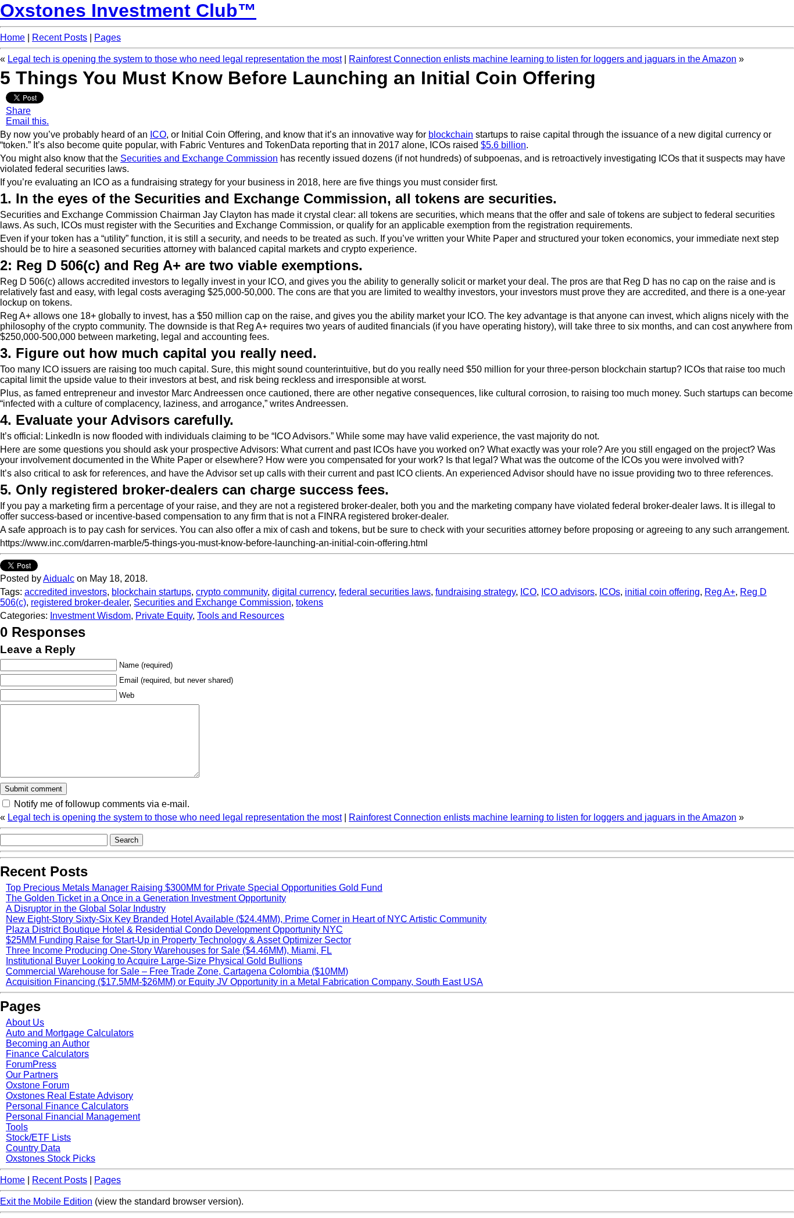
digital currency (303, 592)
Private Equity (163, 616)
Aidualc (58, 578)
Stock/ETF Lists (38, 1137)
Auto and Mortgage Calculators (70, 1033)
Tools (17, 1127)
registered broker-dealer (80, 602)
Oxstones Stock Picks (50, 1158)
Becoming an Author (48, 1043)
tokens (309, 602)
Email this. (27, 121)
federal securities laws (385, 592)
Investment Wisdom (90, 616)
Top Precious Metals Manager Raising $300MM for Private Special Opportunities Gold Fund (194, 888)
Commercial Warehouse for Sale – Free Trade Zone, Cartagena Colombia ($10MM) (177, 971)
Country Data (33, 1148)
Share (18, 111)
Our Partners (32, 1075)
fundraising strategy (475, 592)
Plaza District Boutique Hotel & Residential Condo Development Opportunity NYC (174, 929)
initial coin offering (662, 592)
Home (12, 37)
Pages (107, 37)
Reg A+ (719, 592)
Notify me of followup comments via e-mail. (101, 804)
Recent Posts (59, 37)
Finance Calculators (47, 1054)
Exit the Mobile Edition (46, 1201)
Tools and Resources (240, 616)
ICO (528, 592)
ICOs (609, 592)
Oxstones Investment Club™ (128, 10)
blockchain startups (151, 592)
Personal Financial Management (73, 1117)
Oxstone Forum (37, 1085)
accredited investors (65, 592)
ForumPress (31, 1064)
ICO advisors (568, 592)
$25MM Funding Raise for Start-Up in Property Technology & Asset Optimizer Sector (178, 940)
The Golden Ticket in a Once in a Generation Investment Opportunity (146, 898)
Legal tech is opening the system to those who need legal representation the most (175, 59)
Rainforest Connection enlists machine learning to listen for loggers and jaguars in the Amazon (542, 59)
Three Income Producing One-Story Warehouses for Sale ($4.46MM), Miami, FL (169, 950)
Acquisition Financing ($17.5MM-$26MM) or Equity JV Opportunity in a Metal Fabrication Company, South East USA (244, 982)
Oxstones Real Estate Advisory (69, 1096)
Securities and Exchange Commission (212, 602)
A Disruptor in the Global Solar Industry (86, 909)
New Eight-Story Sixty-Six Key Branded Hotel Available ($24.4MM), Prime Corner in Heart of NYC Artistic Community (246, 919)
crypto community (231, 592)
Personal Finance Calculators (67, 1106)
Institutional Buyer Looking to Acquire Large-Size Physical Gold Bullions (154, 961)
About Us (25, 1022)
